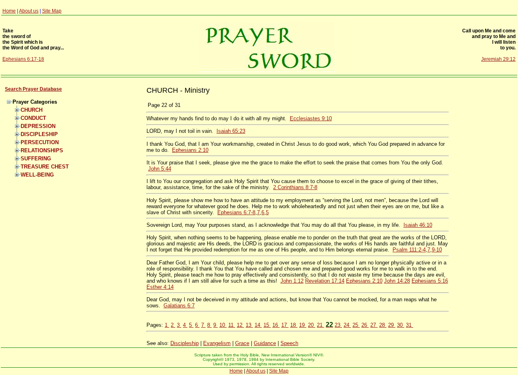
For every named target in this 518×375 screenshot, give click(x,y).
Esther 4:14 (160, 287)
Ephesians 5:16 (430, 281)
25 (356, 325)
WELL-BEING (37, 175)
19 (302, 325)
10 (223, 325)
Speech (289, 343)
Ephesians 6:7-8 (236, 212)
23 (338, 325)
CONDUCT (33, 118)
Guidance (265, 343)
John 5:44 (159, 169)
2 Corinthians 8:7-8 (295, 187)
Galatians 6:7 (179, 306)
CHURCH (31, 110)
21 (320, 325)
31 (409, 325)
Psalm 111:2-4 (409, 250)
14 (258, 325)
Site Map (52, 11)
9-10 (437, 250)
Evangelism (217, 343)
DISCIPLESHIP (39, 134)
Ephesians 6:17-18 (23, 59)
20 (311, 325)
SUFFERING (36, 159)
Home (9, 11)
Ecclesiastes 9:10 (311, 118)
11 (231, 325)
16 (276, 325)
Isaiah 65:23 (231, 131)
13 (249, 325)
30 (400, 325)
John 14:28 (397, 281)
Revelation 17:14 (324, 281)
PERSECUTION (40, 142)
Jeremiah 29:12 (498, 59)
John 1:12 (292, 281)
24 (347, 325)
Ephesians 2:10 (190, 150)
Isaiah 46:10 (417, 225)
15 (267, 325)
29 (391, 325)
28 (382, 325)
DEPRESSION (38, 126)
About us (28, 11)
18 (293, 325)
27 (374, 325)
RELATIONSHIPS (42, 150)
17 (285, 325)
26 (365, 325)
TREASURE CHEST (45, 167)
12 (240, 325)
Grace (242, 343)
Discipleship (184, 343)
